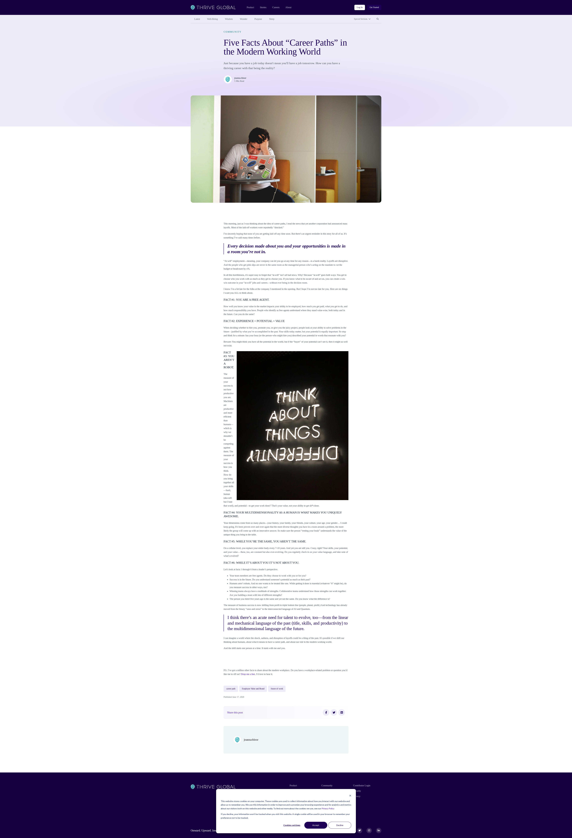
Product (250, 7)
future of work (277, 689)
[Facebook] (326, 712)
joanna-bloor (240, 78)
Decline (339, 825)
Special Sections (360, 19)
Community (232, 32)
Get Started (374, 7)
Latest (197, 19)
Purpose (258, 19)
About (288, 7)
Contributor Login (361, 785)
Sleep (271, 19)
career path (230, 689)
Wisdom (229, 19)
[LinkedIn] (341, 712)
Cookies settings (291, 825)
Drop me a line (248, 674)
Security (357, 791)
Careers (275, 7)
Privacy (356, 796)
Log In (359, 7)
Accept (315, 825)
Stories (263, 7)
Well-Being (212, 19)
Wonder (243, 19)
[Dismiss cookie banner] (350, 795)
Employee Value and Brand (253, 689)
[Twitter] (334, 712)
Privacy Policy (328, 808)
